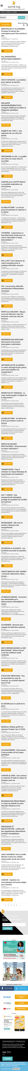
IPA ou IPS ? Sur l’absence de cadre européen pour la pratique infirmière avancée (13, 263)
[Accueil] (14, 3)
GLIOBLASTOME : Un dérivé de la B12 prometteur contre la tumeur (13, 420)
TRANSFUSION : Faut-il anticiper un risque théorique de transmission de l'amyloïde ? (14, 471)
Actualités (8, 12)
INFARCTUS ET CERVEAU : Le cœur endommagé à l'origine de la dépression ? (14, 395)
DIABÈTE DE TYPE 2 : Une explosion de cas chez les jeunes (11, 133)
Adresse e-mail (6, 922)
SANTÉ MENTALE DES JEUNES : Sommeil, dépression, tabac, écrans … (13, 573)
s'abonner (7, 1058)
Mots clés (2, 17)
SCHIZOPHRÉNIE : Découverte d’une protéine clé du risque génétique (13, 752)
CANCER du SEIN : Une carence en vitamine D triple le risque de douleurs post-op (14, 778)
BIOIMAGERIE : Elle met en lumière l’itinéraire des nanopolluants (12, 525)
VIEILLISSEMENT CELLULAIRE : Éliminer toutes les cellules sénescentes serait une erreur (14, 856)
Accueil (2, 12)
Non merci (16, 1068)
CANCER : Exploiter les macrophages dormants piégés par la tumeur (13, 882)
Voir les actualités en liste (23, 25)
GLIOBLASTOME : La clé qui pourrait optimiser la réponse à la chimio (13, 209)
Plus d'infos (15, 1065)
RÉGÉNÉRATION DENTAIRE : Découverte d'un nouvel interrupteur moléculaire (12, 342)
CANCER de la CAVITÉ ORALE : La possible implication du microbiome (13, 184)
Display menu (2, 5)
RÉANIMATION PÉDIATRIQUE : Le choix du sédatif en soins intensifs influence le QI (13, 803)
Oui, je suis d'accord (6, 1069)
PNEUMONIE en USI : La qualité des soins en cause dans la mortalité (13, 158)
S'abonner (7, 928)
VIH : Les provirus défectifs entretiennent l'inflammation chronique (12, 288)
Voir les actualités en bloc (27, 25)
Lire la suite (8, 50)
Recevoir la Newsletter (14, 984)
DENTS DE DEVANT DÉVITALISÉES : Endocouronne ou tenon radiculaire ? (13, 446)
